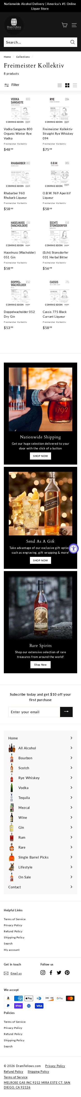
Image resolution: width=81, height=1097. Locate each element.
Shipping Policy (14, 937)
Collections (23, 56)
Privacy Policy (13, 925)
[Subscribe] (66, 712)
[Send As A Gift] (40, 503)
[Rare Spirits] (40, 608)
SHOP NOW (40, 455)
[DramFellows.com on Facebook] (51, 972)
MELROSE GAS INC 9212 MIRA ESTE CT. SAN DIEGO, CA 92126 (37, 1085)
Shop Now (40, 664)
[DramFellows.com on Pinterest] (67, 972)
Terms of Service (14, 919)
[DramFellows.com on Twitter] (59, 972)
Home (7, 56)
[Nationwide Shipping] (40, 399)
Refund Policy (13, 931)
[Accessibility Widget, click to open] (74, 549)
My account (12, 949)
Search (8, 943)
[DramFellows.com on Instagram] (42, 972)
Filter (15, 85)
